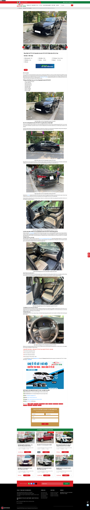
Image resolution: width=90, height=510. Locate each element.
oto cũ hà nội (25, 405)
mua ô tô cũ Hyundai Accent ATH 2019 (45, 238)
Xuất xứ (40, 60)
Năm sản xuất (27, 58)
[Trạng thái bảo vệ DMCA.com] (3, 0)
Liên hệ (57, 5)
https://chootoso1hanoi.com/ (32, 397)
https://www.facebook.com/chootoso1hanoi (35, 399)
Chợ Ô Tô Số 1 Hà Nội (43, 77)
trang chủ (28, 5)
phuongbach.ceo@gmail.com (68, 2)
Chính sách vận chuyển (44, 494)
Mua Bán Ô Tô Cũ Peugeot (54, 494)
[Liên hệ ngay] (89, 256)
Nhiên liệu (27, 60)
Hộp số (54, 60)
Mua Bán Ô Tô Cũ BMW (54, 493)
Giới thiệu (53, 5)
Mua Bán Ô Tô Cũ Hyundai (27, 8)
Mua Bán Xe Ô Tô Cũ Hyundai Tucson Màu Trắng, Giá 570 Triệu (25, 469)
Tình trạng (55, 58)
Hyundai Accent (35, 405)
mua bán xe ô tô (30, 405)
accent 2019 (39, 405)
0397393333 (25, 2)
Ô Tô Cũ (40, 5)
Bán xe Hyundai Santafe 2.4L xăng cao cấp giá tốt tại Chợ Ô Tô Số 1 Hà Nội (63, 445)
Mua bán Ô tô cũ (35, 5)
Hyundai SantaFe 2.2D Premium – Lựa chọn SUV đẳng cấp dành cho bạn (25, 445)
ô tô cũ (28, 195)
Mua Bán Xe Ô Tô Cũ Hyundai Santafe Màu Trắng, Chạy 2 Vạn (44, 469)
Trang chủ (20, 8)
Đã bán (39, 452)
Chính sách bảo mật (44, 492)
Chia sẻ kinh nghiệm (47, 5)
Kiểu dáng (41, 58)
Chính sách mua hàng (44, 493)
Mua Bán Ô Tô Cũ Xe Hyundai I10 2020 (44, 444)
